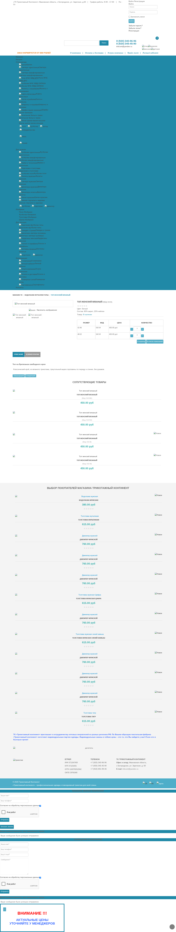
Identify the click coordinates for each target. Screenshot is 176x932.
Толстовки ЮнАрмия (27, 217)
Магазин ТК (17, 295)
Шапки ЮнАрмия (26, 220)
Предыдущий (19, 376)
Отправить (5, 820)
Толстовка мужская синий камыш (88, 638)
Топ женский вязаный (87, 395)
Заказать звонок (7, 827)
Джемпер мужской (89, 540)
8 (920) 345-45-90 (126, 43)
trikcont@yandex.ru (124, 46)
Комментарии (32, 354)
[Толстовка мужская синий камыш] (88, 634)
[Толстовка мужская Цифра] (88, 594)
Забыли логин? (135, 28)
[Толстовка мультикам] (88, 516)
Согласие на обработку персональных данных (19, 805)
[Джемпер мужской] (88, 535)
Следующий (30, 376)
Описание (18, 354)
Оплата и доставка (94, 53)
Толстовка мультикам (88, 520)
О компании (75, 53)
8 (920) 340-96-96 (126, 41)
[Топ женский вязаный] (20, 316)
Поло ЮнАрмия (25, 212)
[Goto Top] (172, 926)
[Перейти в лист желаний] (145, 40)
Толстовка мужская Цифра (88, 599)
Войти (131, 21)
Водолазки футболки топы (37, 295)
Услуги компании (115, 53)
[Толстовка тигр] (88, 713)
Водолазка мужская (88, 500)
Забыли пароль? (136, 26)
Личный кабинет (150, 53)
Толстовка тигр (89, 717)
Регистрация (134, 31)
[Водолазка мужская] (88, 496)
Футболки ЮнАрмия (27, 215)
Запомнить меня (138, 17)
